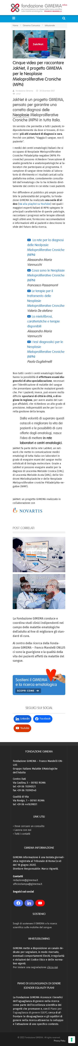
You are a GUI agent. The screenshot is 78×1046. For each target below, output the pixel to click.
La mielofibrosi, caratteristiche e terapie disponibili (43, 321)
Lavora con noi (23, 830)
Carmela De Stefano (30, 599)
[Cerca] (64, 18)
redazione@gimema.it (25, 880)
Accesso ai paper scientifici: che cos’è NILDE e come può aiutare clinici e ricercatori (39, 552)
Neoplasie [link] (21, 114)
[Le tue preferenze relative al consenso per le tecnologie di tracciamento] (71, 1039)
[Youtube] (40, 903)
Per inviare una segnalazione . (35, 967)
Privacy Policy (59, 1040)
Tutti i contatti (22, 833)
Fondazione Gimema (24, 90)
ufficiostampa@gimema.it (27, 884)
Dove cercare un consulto (29, 826)
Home (15, 25)
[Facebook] (18, 903)
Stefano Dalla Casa (30, 562)
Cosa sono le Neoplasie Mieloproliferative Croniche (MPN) (46, 275)
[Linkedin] (29, 903)
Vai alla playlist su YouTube (34, 204)
